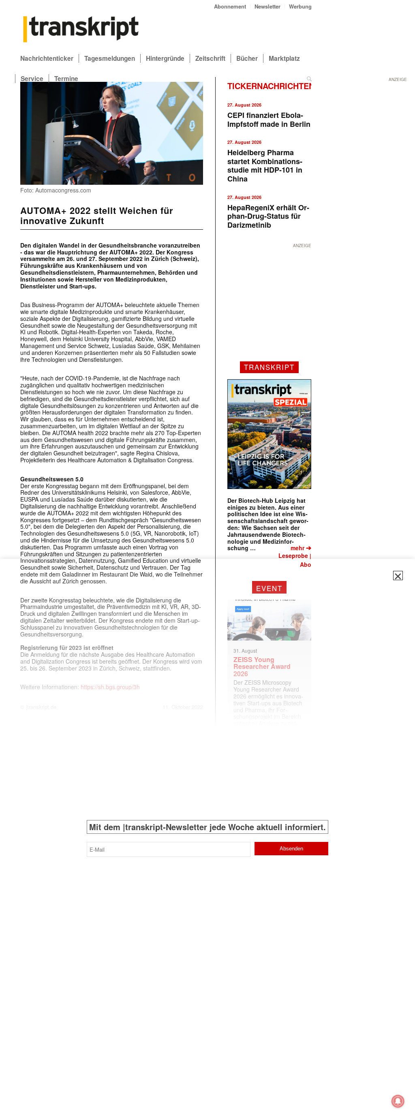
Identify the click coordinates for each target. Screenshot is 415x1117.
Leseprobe (293, 555)
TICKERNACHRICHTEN (270, 86)
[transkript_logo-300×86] (81, 30)
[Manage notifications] (397, 1101)
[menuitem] (230, 6)
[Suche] (309, 78)
